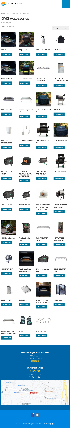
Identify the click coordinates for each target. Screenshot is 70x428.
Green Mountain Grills (12, 13)
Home (3, 13)
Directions (35, 361)
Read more (7, 54)
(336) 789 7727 (35, 371)
